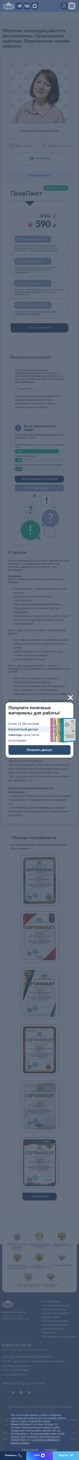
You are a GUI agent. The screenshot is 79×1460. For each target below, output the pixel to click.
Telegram (63, 1455)
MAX (37, 1455)
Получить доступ (39, 749)
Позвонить (11, 1455)
